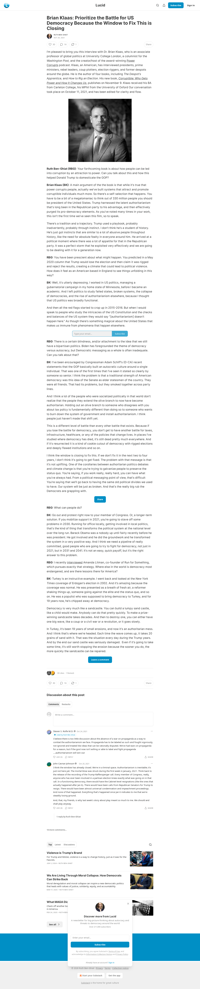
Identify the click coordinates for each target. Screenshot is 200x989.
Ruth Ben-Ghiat (61, 35)
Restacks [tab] (66, 704)
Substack (85, 982)
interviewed (75, 562)
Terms (108, 968)
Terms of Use (114, 951)
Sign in (191, 5)
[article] (100, 860)
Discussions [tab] (69, 844)
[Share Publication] (164, 5)
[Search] (157, 5)
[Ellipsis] (151, 731)
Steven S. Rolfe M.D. (63, 731)
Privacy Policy (122, 954)
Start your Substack (92, 975)
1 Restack (70, 673)
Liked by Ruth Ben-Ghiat (66, 735)
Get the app (114, 975)
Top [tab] (50, 844)
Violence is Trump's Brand (64, 853)
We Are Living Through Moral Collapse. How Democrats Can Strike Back (84, 877)
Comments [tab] (53, 704)
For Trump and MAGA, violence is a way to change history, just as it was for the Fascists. (86, 858)
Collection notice (120, 968)
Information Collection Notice (99, 954)
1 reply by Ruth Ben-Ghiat (69, 816)
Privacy (99, 968)
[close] (128, 903)
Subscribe (175, 5)
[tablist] (59, 704)
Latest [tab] (58, 844)
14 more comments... (57, 830)
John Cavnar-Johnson (63, 763)
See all (52, 924)
